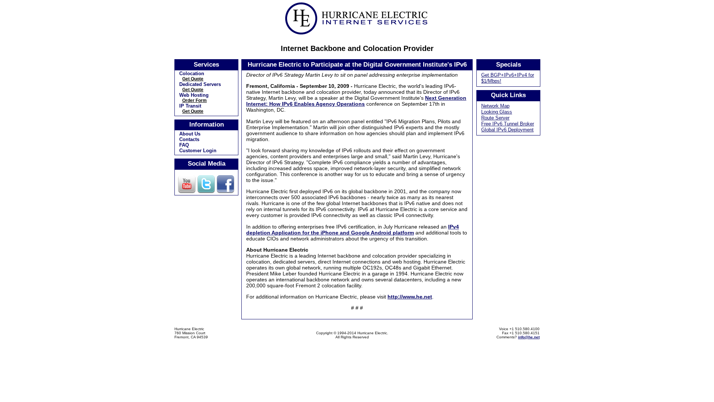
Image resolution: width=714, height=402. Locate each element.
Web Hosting (194, 95)
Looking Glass (496, 112)
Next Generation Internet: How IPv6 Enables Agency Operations (356, 101)
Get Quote (192, 79)
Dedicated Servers (200, 84)
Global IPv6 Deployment (507, 130)
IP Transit (190, 106)
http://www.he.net (409, 297)
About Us (189, 134)
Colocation (191, 73)
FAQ (184, 145)
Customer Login (197, 150)
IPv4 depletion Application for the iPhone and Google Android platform (352, 230)
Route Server (495, 118)
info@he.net (529, 337)
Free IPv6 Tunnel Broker (507, 124)
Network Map (495, 106)
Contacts (189, 139)
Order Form (194, 100)
